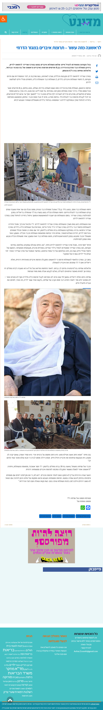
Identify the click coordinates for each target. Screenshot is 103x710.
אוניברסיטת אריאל (25, 642)
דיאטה (11, 654)
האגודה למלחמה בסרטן (23, 658)
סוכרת (15, 677)
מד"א (19, 668)
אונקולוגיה (14, 642)
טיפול (18, 665)
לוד (41, 708)
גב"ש (81, 708)
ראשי (99, 42)
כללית (6, 665)
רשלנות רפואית (23, 692)
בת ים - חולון (87, 708)
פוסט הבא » (8, 525)
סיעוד (30, 681)
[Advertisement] (47, 123)
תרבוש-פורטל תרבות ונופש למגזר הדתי (78, 704)
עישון (10, 681)
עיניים (15, 681)
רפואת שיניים (15, 688)
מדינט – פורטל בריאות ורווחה (28, 704)
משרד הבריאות (20, 673)
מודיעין (40, 704)
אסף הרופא (28, 646)
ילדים (12, 664)
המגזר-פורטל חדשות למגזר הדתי (54, 704)
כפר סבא (9, 708)
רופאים (29, 688)
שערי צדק (8, 692)
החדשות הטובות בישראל (10, 704)
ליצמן (26, 669)
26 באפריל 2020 (78, 56)
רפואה (23, 689)
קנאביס (18, 685)
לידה (30, 669)
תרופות (25, 695)
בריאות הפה (26, 654)
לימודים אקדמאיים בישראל (31, 708)
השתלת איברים (69, 516)
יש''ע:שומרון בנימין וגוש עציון (70, 708)
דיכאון (6, 654)
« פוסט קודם (86, 525)
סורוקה (7, 677)
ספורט (26, 681)
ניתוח (29, 677)
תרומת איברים (45, 516)
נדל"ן (3, 708)
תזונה (30, 696)
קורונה (24, 684)
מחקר (10, 668)
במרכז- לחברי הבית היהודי (51, 708)
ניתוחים (22, 677)
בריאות (92, 42)
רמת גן (94, 708)
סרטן (20, 681)
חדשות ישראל (17, 708)
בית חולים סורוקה (20, 651)
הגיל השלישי (22, 661)
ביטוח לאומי (17, 645)
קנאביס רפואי (9, 685)
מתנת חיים (56, 516)
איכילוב (7, 642)
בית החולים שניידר (83, 516)
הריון (23, 665)
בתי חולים (17, 654)
